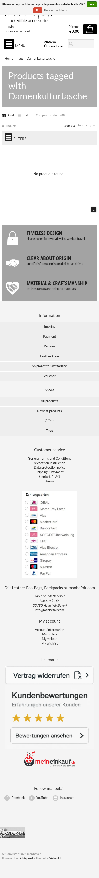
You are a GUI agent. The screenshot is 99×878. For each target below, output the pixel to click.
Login (10, 27)
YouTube (42, 798)
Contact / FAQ (49, 477)
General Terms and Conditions (49, 458)
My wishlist (49, 643)
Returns (49, 346)
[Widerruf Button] (49, 683)
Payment (49, 336)
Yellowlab (56, 858)
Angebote (50, 41)
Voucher (50, 376)
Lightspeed (26, 858)
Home (9, 58)
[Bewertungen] (49, 748)
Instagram (67, 798)
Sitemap (49, 481)
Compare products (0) (50, 115)
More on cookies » (55, 10)
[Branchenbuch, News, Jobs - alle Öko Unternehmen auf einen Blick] (12, 837)
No (37, 10)
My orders (49, 634)
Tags (20, 58)
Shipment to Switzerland (49, 366)
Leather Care (49, 356)
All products (49, 401)
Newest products (49, 411)
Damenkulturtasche (41, 58)
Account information (49, 630)
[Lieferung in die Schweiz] (49, 766)
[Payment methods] (49, 578)
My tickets (49, 639)
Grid (11, 115)
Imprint (49, 326)
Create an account (18, 31)
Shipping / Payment (50, 472)
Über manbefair (53, 46)
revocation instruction (49, 463)
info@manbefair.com (49, 610)
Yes (92, 4)
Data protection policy (49, 467)
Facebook (18, 798)
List (25, 115)
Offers (49, 421)
